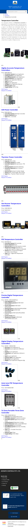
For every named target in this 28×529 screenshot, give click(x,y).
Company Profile (5, 479)
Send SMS (15, 516)
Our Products (5, 481)
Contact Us (4, 483)
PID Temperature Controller (12, 239)
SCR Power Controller (9, 110)
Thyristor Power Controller (11, 157)
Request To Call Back (6, 90)
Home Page (4, 477)
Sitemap (4, 485)
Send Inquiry (4, 89)
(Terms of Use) (10, 523)
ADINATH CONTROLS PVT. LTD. (15, 7)
